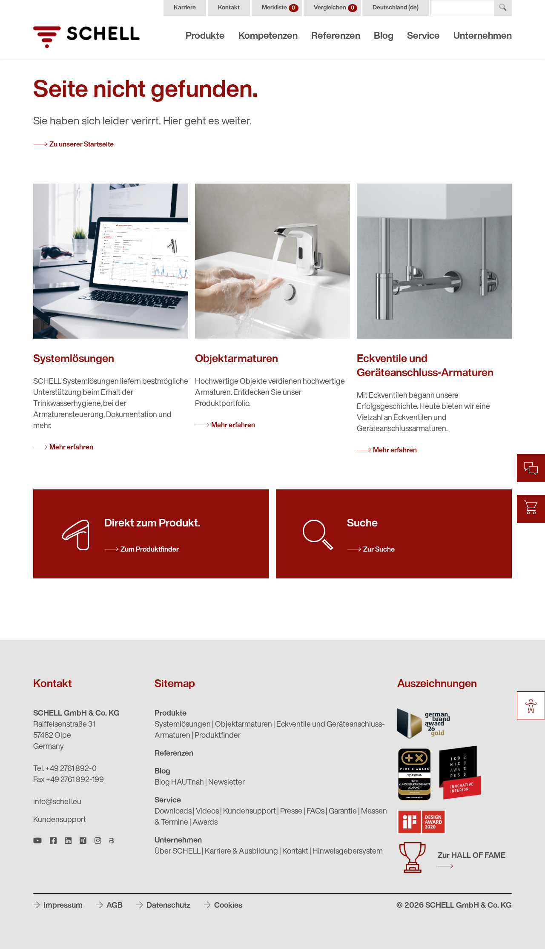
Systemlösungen (183, 725)
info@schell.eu (57, 802)
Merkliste (278, 8)
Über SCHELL (178, 852)
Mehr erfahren (71, 447)
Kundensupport (59, 820)
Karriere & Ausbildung (241, 852)
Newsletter (226, 783)
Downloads (173, 812)
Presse (291, 812)
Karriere (185, 8)
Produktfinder (218, 736)
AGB (114, 906)
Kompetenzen (268, 36)
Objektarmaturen (243, 725)
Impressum (62, 906)
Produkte (205, 36)
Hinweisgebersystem (348, 852)
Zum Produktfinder (149, 549)
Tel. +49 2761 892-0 (65, 769)
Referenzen (335, 36)
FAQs (315, 812)
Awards (205, 823)
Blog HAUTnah (179, 783)
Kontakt (229, 8)
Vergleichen (334, 8)
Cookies (227, 906)
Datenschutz (167, 906)
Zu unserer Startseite (81, 144)
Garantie (343, 812)
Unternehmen (482, 36)
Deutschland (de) (396, 8)
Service (423, 36)
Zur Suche (379, 549)
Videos (207, 812)
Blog (383, 36)
